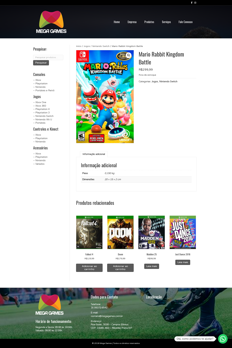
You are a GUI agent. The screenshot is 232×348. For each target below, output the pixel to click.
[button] (128, 55)
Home (117, 22)
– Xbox (37, 80)
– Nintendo (39, 87)
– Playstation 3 (41, 112)
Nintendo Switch (101, 46)
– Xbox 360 (39, 105)
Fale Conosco (186, 22)
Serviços (166, 22)
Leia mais (151, 266)
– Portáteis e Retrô (43, 90)
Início (78, 46)
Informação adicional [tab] (94, 154)
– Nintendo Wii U (42, 119)
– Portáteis (39, 122)
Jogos (87, 46)
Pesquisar (41, 62)
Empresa (132, 22)
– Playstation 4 (41, 109)
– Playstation (40, 83)
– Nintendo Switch (43, 116)
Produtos (149, 22)
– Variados (39, 163)
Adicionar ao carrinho (89, 268)
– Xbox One (39, 102)
